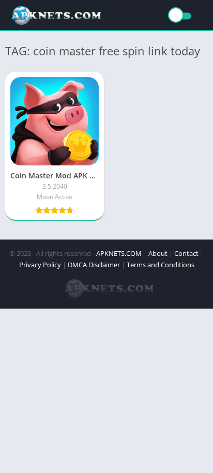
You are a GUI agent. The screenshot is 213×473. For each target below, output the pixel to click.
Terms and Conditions (160, 264)
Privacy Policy (40, 264)
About (158, 253)
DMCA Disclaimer (94, 264)
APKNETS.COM (119, 253)
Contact (186, 253)
